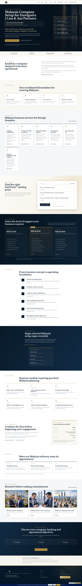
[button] (41, 281)
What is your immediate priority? (47, 187)
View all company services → (72, 121)
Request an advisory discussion (26, 40)
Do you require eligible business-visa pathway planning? (52, 192)
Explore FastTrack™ (9, 168)
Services (46, 2)
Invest (50, 2)
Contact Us (66, 2)
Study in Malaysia (60, 2)
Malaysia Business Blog (72, 2)
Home (38, 2)
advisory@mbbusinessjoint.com (41, 546)
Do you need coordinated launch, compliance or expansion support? (54, 197)
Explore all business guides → (72, 487)
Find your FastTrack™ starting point (12, 40)
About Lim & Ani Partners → (20, 440)
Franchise (54, 2)
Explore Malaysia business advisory (47, 74)
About (42, 2)
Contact (41, 575)
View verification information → (10, 440)
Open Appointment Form (65, 577)
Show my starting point (45, 204)
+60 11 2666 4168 (62, 572)
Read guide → (8, 515)
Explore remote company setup (30, 344)
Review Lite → (9, 254)
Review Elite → (57, 254)
